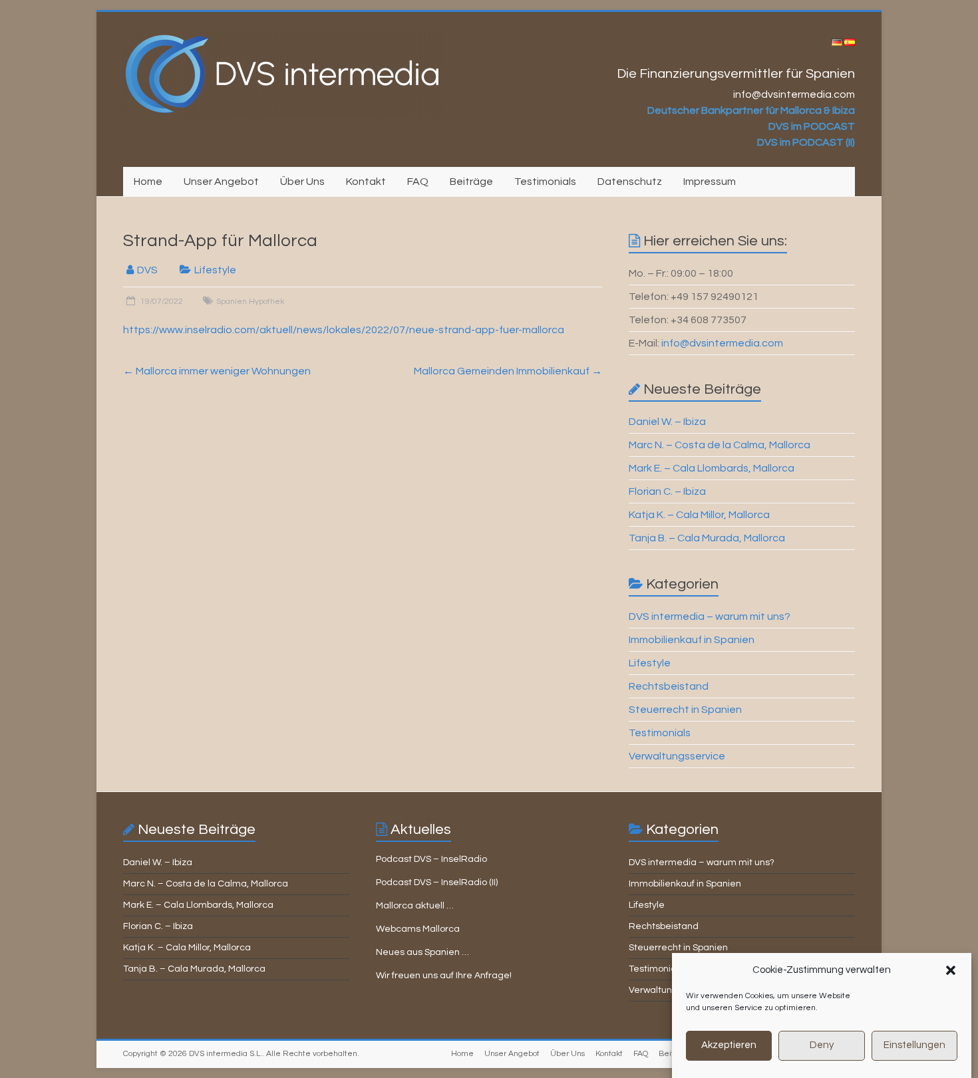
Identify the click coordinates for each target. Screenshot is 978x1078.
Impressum (709, 181)
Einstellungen (914, 1046)
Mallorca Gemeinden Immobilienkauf (508, 371)
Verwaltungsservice (677, 756)
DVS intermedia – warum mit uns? (709, 616)
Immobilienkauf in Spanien (691, 639)
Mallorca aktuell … (415, 905)
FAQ (417, 181)
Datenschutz (629, 181)
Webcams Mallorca (418, 929)
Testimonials (545, 181)
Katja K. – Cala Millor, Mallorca (699, 514)
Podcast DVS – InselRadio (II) (437, 882)
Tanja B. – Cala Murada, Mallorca (707, 538)
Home (148, 181)
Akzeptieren (728, 1046)
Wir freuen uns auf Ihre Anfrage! (444, 975)
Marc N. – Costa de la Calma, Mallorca (719, 445)
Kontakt (366, 181)
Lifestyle (215, 270)
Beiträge (471, 181)
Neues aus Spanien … (422, 952)
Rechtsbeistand (669, 686)
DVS (147, 270)
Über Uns (302, 181)
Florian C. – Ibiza (667, 491)
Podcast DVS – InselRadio (431, 859)
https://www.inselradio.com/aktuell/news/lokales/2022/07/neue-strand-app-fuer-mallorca (343, 330)
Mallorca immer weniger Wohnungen (217, 371)
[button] (950, 970)
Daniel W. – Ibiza (667, 421)
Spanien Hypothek (250, 301)
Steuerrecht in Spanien (685, 709)
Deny (822, 1046)
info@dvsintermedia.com (722, 343)
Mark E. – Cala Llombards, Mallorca (711, 468)
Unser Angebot (221, 181)
